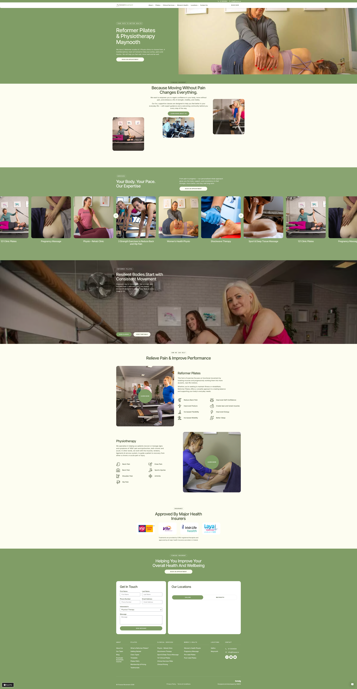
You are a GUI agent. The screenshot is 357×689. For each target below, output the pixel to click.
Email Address (147, 599)
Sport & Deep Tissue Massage (167, 655)
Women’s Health (182, 5)
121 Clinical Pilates (163, 658)
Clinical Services (168, 5)
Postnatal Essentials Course (119, 660)
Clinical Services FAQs (165, 661)
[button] (115, 215)
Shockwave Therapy (164, 651)
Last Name (145, 591)
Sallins (213, 648)
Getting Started (136, 651)
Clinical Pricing (162, 664)
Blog (117, 655)
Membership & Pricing (138, 664)
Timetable (134, 658)
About (151, 5)
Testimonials (135, 668)
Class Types (135, 655)
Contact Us (204, 5)
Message (123, 614)
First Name (123, 591)
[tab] (187, 597)
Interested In (124, 606)
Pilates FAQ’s (135, 661)
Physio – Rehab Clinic (164, 648)
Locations (194, 5)
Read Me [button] (9, 685)
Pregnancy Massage (191, 651)
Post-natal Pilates (190, 658)
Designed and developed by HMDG (229, 684)
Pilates (157, 5)
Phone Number (125, 599)
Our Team (119, 651)
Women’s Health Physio (192, 648)
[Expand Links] (352, 684)
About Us (119, 648)
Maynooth (214, 651)
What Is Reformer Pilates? (139, 648)
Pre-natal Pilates (190, 655)
